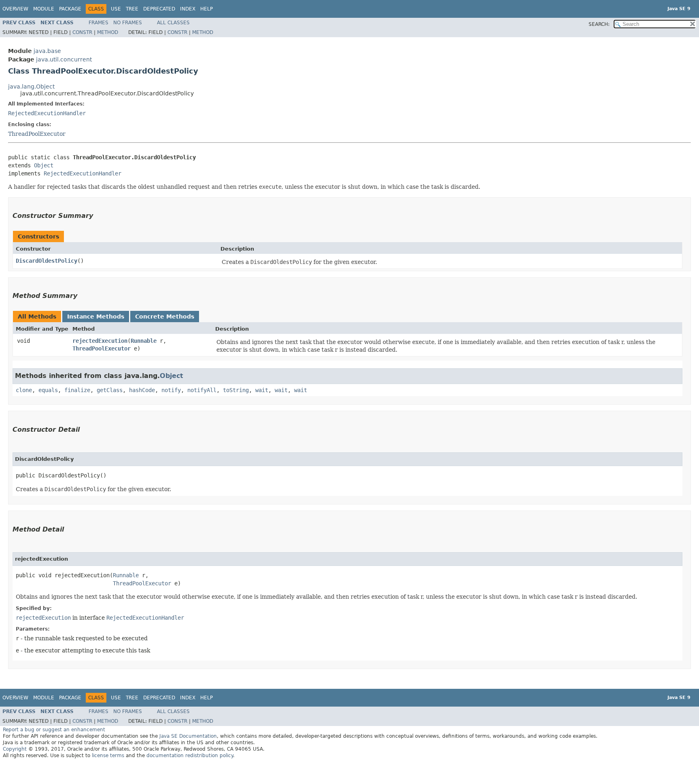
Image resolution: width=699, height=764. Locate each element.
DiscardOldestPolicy (46, 260)
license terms (108, 755)
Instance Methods (95, 316)
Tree (132, 9)
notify (171, 390)
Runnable (144, 341)
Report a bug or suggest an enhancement (54, 729)
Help (206, 9)
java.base (47, 51)
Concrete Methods (164, 316)
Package (70, 9)
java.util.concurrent (64, 59)
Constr (82, 32)
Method (107, 32)
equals (48, 390)
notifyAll (201, 390)
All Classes (173, 22)
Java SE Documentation (188, 736)
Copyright (15, 749)
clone (24, 390)
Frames (98, 22)
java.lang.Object (31, 86)
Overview (15, 9)
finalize (77, 390)
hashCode (142, 390)
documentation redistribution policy (189, 755)
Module (43, 9)
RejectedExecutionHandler (47, 113)
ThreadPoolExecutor (37, 134)
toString (236, 390)
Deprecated (159, 9)
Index (187, 9)
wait (261, 390)
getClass (110, 390)
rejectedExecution (99, 341)
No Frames (127, 22)
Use (116, 9)
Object (43, 165)
